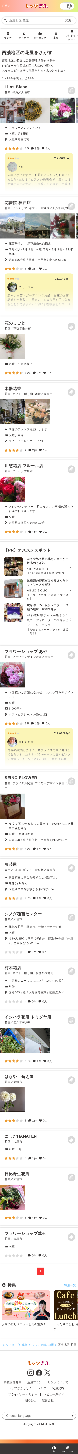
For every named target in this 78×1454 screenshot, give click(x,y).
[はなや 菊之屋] (12, 1099)
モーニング (40, 38)
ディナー (24, 37)
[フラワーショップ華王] (39, 1245)
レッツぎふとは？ (20, 1388)
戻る (8, 5)
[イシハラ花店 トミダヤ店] (12, 1040)
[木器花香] (12, 411)
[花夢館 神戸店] (39, 256)
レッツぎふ (10, 1344)
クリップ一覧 (67, 1451)
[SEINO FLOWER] (12, 806)
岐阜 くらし (29, 1344)
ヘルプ (42, 1388)
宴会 (55, 37)
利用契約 (58, 1388)
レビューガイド (53, 1394)
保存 (71, 90)
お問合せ (30, 1400)
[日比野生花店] (12, 1197)
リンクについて (58, 1382)
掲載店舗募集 (12, 1382)
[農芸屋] (39, 882)
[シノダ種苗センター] (39, 934)
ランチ (8, 37)
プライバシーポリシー (23, 1394)
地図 (54, 1451)
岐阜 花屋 (47, 1344)
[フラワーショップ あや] (39, 708)
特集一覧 (70, 1285)
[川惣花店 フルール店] (12, 489)
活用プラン (34, 1382)
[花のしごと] (12, 346)
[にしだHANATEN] (39, 1148)
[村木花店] (39, 985)
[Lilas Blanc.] (39, 138)
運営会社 (48, 1400)
